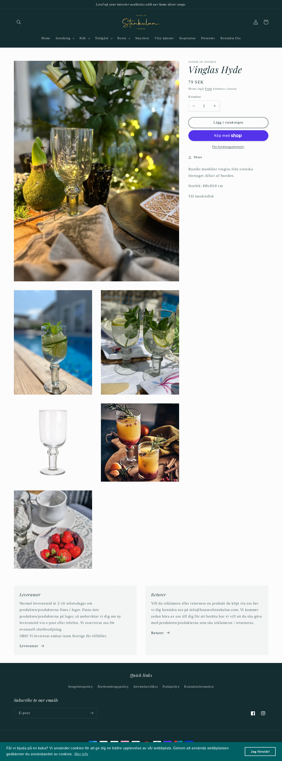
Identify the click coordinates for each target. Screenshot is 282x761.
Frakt (208, 88)
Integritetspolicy (80, 686)
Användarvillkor (145, 686)
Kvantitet (194, 96)
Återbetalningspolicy (113, 686)
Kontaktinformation (199, 686)
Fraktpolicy (171, 686)
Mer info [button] (81, 754)
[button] (19, 22)
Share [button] (198, 157)
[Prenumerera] (92, 713)
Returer (157, 633)
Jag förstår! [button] (260, 751)
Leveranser (29, 646)
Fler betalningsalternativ (228, 146)
